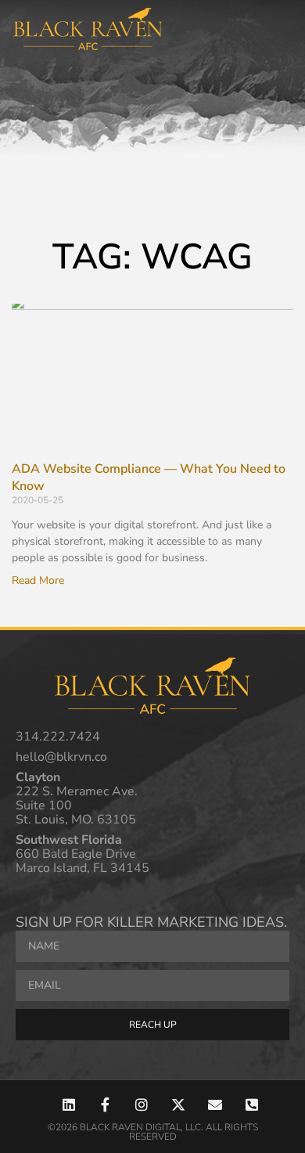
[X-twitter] (178, 1104)
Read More (38, 580)
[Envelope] (214, 1104)
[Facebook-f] (105, 1104)
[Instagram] (142, 1104)
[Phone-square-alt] (251, 1104)
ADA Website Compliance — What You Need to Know (148, 477)
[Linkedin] (68, 1104)
